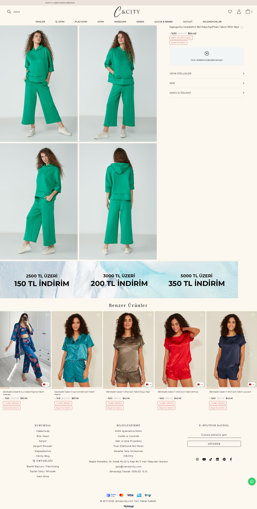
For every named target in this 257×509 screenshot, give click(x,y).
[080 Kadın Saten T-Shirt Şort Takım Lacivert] (231, 349)
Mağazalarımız (43, 451)
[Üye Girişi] (239, 12)
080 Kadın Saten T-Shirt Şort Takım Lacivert (230, 392)
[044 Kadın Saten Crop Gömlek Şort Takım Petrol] (77, 349)
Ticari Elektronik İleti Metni (128, 446)
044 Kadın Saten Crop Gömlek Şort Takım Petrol (75, 393)
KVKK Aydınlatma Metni (128, 431)
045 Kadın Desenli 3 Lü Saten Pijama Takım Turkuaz (23, 393)
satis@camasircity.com (129, 466)
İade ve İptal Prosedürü (128, 441)
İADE (172, 83)
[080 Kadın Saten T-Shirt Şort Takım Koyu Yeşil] (128, 349)
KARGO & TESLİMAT (180, 93)
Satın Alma (43, 476)
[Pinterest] (224, 459)
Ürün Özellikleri (180, 73)
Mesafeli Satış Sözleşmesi (128, 451)
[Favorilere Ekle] (241, 28)
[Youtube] (204, 459)
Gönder (214, 443)
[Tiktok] (211, 459)
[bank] (128, 495)
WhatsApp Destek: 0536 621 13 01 (129, 471)
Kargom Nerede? (43, 446)
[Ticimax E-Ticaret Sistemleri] (128, 506)
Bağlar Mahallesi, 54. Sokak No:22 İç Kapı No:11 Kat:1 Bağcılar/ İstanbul (128, 461)
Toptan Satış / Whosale (43, 471)
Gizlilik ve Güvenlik (128, 436)
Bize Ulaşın (43, 436)
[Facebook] (231, 459)
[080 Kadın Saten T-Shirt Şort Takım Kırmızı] (180, 349)
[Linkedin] (217, 459)
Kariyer (43, 441)
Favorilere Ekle (47, 315)
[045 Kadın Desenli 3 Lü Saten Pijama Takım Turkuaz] (25, 349)
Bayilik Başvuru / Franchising (43, 466)
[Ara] (9, 12)
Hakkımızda (42, 431)
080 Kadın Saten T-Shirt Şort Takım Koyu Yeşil (128, 392)
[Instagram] (197, 459)
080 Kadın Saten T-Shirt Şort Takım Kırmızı (178, 392)
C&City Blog (43, 456)
